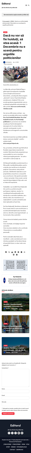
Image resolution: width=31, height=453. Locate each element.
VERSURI (13, 447)
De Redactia (9, 62)
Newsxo (11, 441)
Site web (4, 402)
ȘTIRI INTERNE (7, 444)
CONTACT (12, 449)
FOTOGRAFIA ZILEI (22, 447)
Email (3, 395)
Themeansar (18, 441)
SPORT (8, 447)
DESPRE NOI (19, 449)
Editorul (6, 3)
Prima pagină (6, 21)
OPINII (12, 21)
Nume (3, 389)
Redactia (18, 277)
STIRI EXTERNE (16, 444)
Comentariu (5, 368)
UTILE (27, 444)
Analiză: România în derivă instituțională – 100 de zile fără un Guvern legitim (15, 350)
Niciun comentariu (8, 64)
